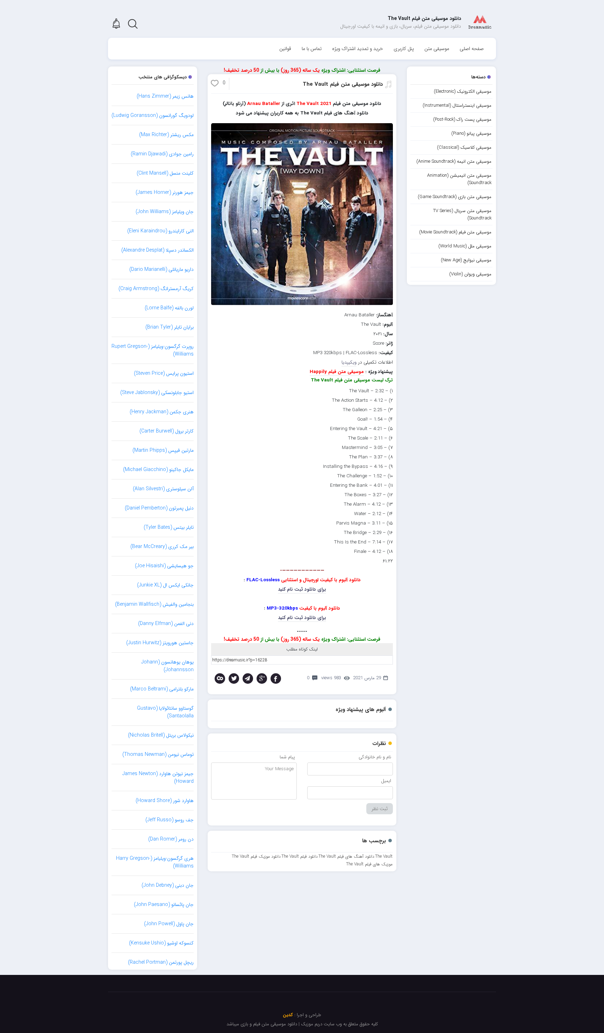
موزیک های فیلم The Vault (369, 864)
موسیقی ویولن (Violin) (470, 274)
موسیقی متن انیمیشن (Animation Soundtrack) (459, 179)
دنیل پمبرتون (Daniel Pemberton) (159, 508)
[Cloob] (220, 678)
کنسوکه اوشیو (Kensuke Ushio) (161, 943)
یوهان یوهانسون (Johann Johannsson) (167, 666)
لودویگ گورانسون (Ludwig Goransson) (153, 115)
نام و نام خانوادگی (375, 757)
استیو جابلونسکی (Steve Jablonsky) (157, 392)
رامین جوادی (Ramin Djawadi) (162, 154)
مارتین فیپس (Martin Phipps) (163, 450)
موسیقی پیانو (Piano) (471, 133)
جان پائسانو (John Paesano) (164, 904)
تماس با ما (312, 48)
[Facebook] (276, 678)
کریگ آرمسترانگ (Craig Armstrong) (156, 289)
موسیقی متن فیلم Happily (337, 371)
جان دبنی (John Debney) (168, 885)
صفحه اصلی (472, 48)
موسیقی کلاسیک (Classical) (464, 147)
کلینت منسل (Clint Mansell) (165, 173)
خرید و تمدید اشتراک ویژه (357, 48)
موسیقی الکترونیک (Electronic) (462, 91)
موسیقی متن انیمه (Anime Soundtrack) (453, 161)
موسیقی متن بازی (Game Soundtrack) (454, 197)
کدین (288, 1015)
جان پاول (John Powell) (169, 924)
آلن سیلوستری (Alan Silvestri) (163, 489)
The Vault (384, 856)
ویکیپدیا (349, 362)
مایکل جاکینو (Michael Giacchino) (158, 469)
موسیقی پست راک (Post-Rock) (462, 119)
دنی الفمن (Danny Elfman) (166, 623)
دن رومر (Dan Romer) (171, 839)
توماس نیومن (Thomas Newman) (158, 754)
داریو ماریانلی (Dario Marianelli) (161, 269)
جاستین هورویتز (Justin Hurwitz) (160, 643)
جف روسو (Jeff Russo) (169, 820)
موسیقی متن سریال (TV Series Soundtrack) (462, 214)
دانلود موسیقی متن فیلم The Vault (343, 84)
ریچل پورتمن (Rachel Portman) (161, 962)
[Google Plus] (262, 678)
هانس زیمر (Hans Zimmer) (165, 96)
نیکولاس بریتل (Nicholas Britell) (161, 735)
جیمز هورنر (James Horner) (165, 192)
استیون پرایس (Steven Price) (164, 373)
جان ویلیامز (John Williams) (165, 212)
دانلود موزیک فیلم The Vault (256, 856)
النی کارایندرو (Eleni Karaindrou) (160, 231)
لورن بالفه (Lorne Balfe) (169, 308)
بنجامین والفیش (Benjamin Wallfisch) (154, 604)
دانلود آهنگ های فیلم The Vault (346, 856)
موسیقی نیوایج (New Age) (466, 260)
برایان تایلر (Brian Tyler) (169, 327)
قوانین (285, 48)
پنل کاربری (404, 48)
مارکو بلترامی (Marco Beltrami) (162, 689)
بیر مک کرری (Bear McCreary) (162, 546)
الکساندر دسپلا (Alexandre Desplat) (157, 250)
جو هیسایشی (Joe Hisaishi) (164, 566)
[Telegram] (248, 678)
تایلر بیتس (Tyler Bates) (169, 527)
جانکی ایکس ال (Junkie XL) (165, 585)
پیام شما (287, 757)
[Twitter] (234, 678)
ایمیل (386, 781)
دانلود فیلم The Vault (299, 856)
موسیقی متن (436, 48)
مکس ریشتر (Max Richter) (166, 135)
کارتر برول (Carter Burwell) (166, 431)
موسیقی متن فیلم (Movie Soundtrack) (455, 232)
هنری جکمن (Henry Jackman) (162, 412)
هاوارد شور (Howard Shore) (165, 800)
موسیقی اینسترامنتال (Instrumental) (457, 105)
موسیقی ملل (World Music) (464, 246)
